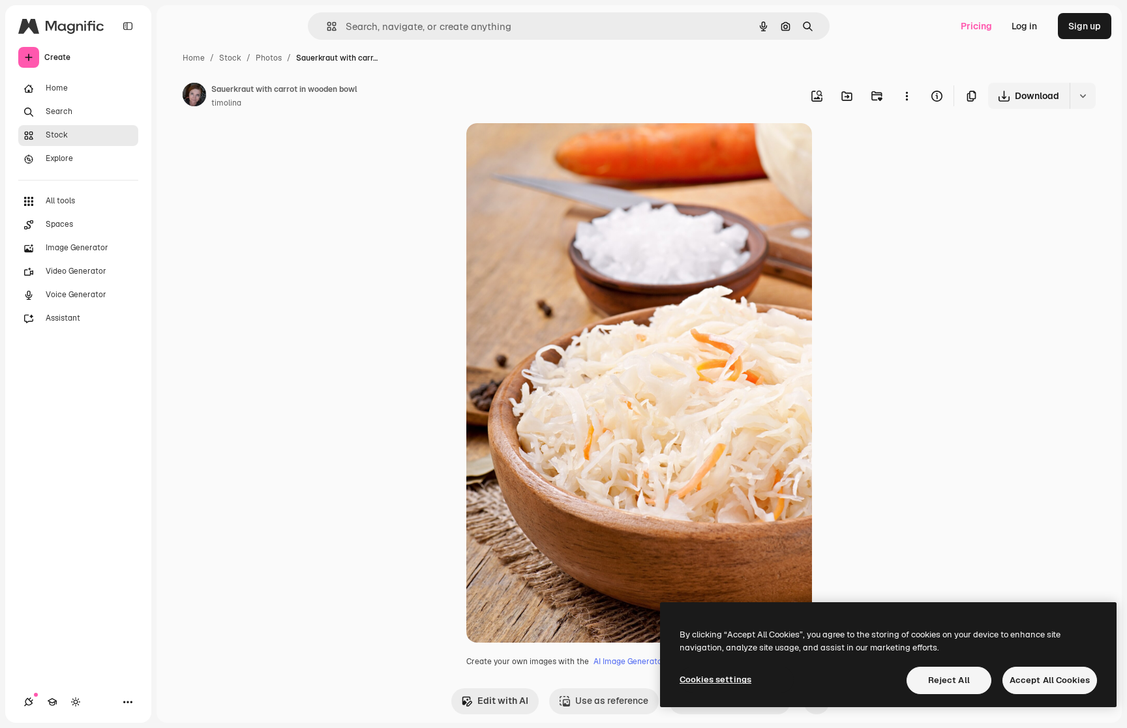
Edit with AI (502, 700)
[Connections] (28, 702)
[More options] (907, 96)
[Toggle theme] (75, 702)
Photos (269, 58)
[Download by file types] (1083, 96)
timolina (226, 103)
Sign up (1084, 26)
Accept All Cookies (1050, 680)
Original (550, 148)
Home (194, 58)
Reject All (949, 680)
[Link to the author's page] (194, 96)
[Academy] (52, 702)
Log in (1024, 26)
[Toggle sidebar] (127, 26)
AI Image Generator (629, 661)
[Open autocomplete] (326, 26)
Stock (230, 58)
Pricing (976, 26)
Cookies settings (715, 679)
